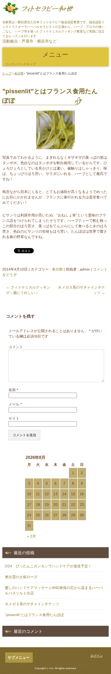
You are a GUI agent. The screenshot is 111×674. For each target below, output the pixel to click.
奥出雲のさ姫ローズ (21, 577)
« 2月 (31, 536)
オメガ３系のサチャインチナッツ (32, 604)
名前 (13, 390)
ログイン (96, 656)
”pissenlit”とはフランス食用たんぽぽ (34, 615)
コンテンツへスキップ (20, 64)
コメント (16, 347)
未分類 (57, 269)
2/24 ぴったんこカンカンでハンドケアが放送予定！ (48, 566)
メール (15, 404)
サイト (14, 418)
